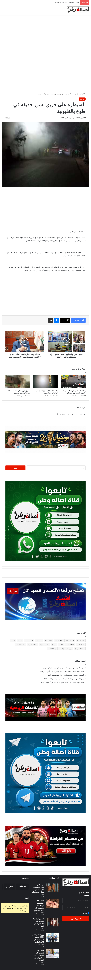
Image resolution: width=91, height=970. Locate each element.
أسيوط (20, 640)
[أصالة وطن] (78, 9)
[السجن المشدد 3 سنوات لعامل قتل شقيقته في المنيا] (52, 922)
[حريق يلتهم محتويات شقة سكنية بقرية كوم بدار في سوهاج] (17, 381)
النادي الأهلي (80, 644)
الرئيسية (81, 94)
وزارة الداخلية (52, 648)
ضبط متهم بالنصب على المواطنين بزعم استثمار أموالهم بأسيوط (62, 682)
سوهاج (54, 644)
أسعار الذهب (29, 640)
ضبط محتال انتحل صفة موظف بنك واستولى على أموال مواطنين (61, 671)
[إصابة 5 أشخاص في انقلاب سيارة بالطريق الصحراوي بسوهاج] (73, 381)
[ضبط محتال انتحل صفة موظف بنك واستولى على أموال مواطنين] (52, 903)
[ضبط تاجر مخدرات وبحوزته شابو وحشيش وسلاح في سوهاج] (52, 887)
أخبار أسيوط (80, 640)
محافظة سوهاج (79, 648)
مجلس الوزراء (44, 644)
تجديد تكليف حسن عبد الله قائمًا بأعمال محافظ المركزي (61, 2)
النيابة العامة (70, 644)
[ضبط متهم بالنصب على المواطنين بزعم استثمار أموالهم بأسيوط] (52, 953)
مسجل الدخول (70, 414)
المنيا (13, 640)
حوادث (75, 94)
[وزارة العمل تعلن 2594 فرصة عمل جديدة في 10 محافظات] (52, 937)
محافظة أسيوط (32, 644)
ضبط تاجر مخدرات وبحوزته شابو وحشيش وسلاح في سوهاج (63, 668)
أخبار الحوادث (70, 640)
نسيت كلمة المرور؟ (69, 907)
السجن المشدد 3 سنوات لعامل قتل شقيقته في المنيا (66, 675)
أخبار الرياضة (58, 640)
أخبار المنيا (48, 640)
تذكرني (85, 913)
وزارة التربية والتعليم (66, 648)
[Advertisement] (45, 33)
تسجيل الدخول (76, 919)
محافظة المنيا (20, 644)
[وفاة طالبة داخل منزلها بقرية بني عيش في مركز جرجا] (45, 381)
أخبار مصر (39, 640)
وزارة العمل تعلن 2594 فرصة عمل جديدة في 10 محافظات (63, 679)
